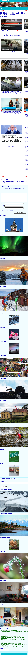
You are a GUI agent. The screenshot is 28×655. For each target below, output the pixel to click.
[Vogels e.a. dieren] (14, 544)
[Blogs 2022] (14, 320)
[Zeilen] (14, 470)
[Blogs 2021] (14, 334)
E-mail (3, 481)
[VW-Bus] (14, 456)
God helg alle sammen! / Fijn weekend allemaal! (10, 636)
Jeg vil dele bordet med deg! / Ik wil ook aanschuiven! (12, 646)
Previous (2, 10)
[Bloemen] (14, 566)
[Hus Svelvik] (14, 592)
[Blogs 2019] (14, 367)
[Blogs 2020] (14, 348)
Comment (3, 191)
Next (26, 10)
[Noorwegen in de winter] (14, 501)
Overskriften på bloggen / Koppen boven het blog (11, 643)
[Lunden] (14, 617)
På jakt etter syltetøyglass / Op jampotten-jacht (10, 642)
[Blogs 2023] (14, 300)
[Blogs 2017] (14, 413)
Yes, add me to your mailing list (8, 210)
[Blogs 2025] (14, 246)
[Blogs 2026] (14, 225)
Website (2, 208)
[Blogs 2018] (14, 389)
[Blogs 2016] (14, 437)
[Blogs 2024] (14, 272)
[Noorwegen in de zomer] (14, 525)
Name (2, 203)
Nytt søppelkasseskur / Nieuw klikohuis (9, 630)
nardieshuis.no (6, 0)
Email (2, 205)
